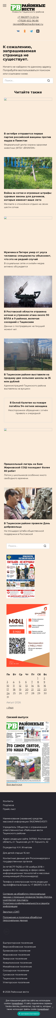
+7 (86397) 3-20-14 (28, 17)
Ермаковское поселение (16, 950)
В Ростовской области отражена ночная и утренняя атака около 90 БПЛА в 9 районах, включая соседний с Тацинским (26, 316)
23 (45, 689)
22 (38, 689)
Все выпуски (14, 784)
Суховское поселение (15, 974)
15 (38, 685)
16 (45, 685)
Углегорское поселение (16, 982)
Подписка (8, 805)
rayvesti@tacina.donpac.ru (28, 24)
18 (14, 689)
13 (26, 685)
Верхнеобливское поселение (19, 946)
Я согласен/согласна (29, 1013)
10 (8, 685)
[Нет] (52, 1007)
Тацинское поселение (15, 978)
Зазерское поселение (15, 958)
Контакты (8, 801)
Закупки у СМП (11, 912)
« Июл (9, 707)
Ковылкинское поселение (17, 962)
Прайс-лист (9, 809)
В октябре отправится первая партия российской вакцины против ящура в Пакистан (27, 137)
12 (20, 685)
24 (8, 693)
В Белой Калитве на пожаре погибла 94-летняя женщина (28, 404)
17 (8, 689)
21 (32, 689)
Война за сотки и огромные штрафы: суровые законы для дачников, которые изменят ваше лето (28, 196)
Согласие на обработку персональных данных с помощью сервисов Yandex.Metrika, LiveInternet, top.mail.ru (27, 897)
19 (20, 689)
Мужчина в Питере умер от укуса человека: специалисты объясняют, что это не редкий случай (27, 256)
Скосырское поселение (16, 970)
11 (14, 685)
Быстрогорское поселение (18, 943)
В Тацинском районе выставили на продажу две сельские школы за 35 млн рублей (27, 378)
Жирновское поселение (16, 954)
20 (26, 689)
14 (32, 685)
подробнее (17, 1003)
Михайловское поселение (17, 966)
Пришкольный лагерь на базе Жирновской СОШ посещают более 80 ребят (27, 467)
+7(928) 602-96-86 (28, 20)
